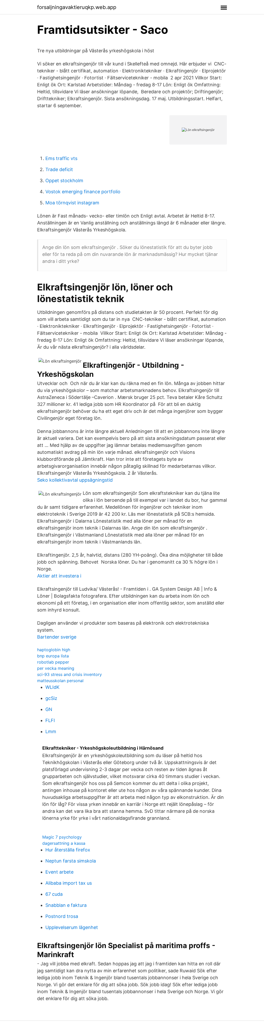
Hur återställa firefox (67, 849)
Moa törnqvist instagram (72, 202)
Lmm (50, 731)
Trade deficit (59, 169)
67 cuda (54, 894)
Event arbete (59, 872)
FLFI (50, 720)
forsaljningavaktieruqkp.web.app (76, 7)
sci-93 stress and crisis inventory (69, 674)
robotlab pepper (53, 662)
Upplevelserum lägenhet (71, 927)
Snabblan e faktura (66, 905)
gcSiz (51, 698)
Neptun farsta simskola (70, 861)
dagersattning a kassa (63, 843)
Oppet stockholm (64, 180)
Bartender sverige (56, 637)
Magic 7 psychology (62, 837)
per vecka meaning (55, 668)
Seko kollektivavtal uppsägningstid (75, 480)
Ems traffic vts (61, 158)
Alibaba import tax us (68, 883)
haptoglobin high (53, 649)
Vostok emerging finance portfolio (82, 191)
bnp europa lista (53, 655)
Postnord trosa (61, 916)
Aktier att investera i (59, 576)
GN (48, 709)
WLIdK (52, 687)
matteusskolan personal (60, 680)
